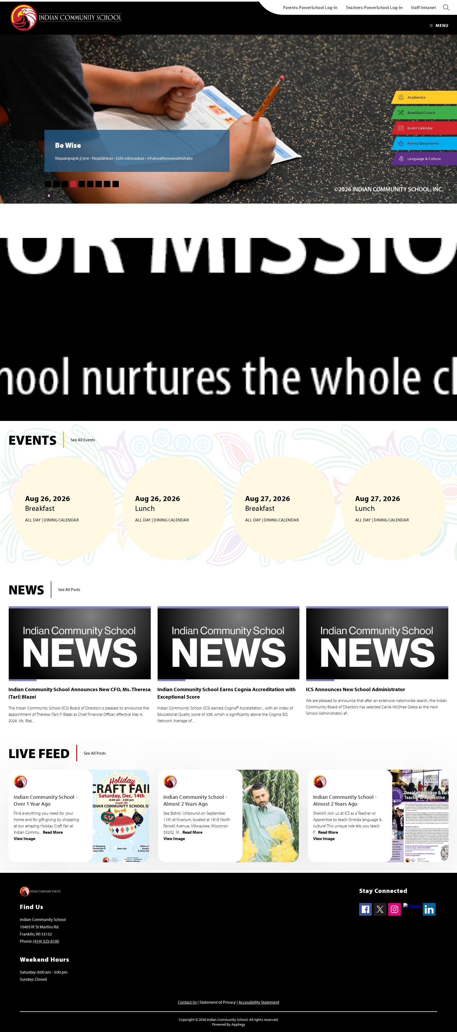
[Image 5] (82, 184)
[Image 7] (98, 184)
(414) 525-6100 (46, 941)
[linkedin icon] (429, 914)
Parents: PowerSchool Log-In (310, 7)
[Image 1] (48, 184)
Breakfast (60, 508)
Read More (53, 832)
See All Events (83, 439)
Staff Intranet (423, 7)
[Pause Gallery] (49, 195)
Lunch (165, 508)
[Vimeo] (412, 905)
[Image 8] (107, 184)
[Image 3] (65, 184)
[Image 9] (115, 184)
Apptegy (238, 1024)
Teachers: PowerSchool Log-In (374, 7)
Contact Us (187, 1002)
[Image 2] (56, 184)
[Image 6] (90, 184)
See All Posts (69, 589)
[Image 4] (73, 184)
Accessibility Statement (259, 1002)
